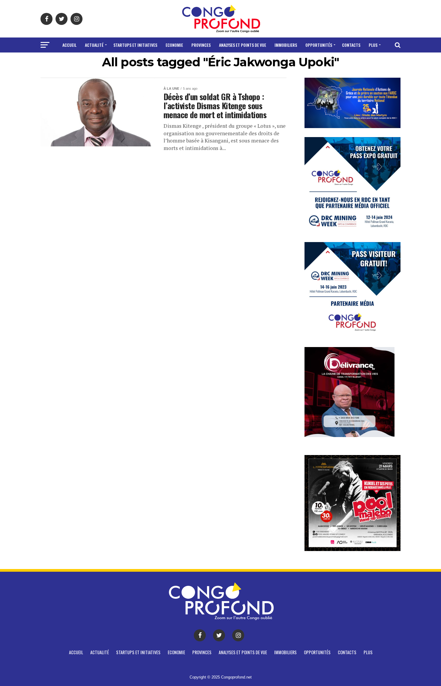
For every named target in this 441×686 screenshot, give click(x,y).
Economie (174, 45)
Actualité (94, 45)
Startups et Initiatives (135, 45)
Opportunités (318, 45)
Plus (373, 45)
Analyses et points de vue (242, 45)
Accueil (69, 45)
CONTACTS (351, 45)
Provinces (201, 45)
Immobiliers (285, 45)
